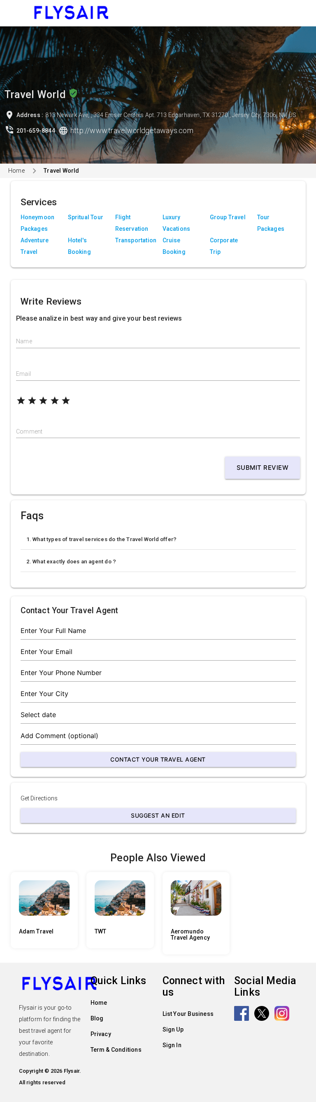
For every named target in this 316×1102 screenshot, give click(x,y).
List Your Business (188, 1014)
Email (23, 373)
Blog (97, 1018)
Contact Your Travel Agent (158, 759)
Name (24, 341)
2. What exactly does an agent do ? (71, 561)
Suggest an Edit (158, 815)
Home (16, 170)
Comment (29, 431)
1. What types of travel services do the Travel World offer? (101, 539)
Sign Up (173, 1029)
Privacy (101, 1034)
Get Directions (39, 798)
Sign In (172, 1045)
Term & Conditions (116, 1049)
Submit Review (263, 467)
